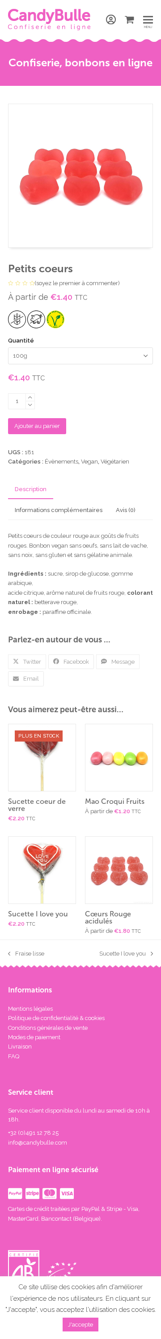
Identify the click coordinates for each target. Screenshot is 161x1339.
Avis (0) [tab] (126, 510)
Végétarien (115, 461)
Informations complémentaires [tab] (58, 510)
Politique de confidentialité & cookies (56, 1018)
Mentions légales (30, 1008)
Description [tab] (31, 489)
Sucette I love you (122, 954)
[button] (129, 20)
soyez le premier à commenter (77, 283)
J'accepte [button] (80, 1324)
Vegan (89, 461)
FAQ (13, 1056)
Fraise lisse (26, 954)
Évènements (61, 461)
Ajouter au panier (37, 426)
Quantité (21, 340)
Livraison (20, 1046)
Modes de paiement (34, 1037)
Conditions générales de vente (48, 1027)
